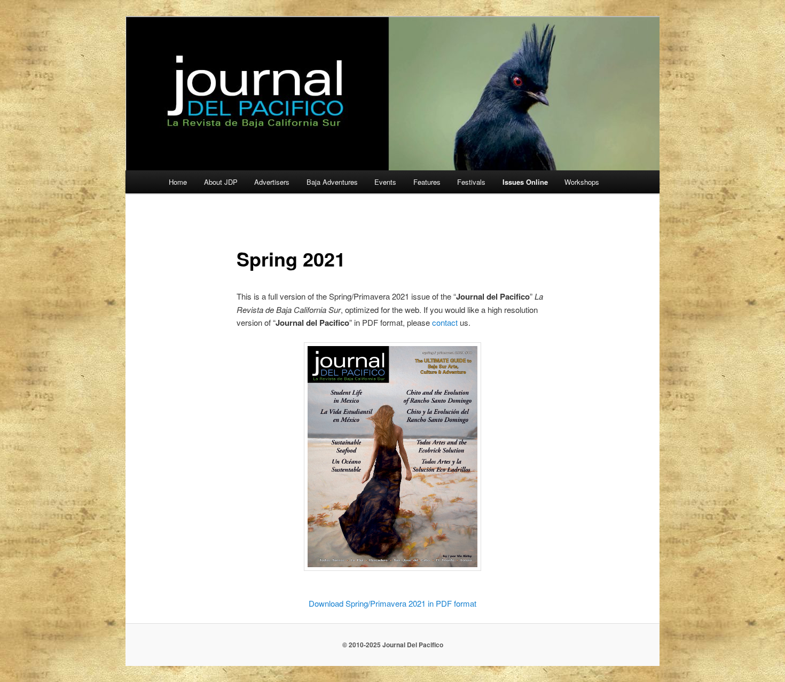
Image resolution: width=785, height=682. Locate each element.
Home (178, 182)
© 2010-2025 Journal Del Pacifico (392, 644)
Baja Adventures (332, 182)
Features (427, 182)
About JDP (221, 182)
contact (445, 322)
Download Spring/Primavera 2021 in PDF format (392, 603)
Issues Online (525, 182)
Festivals (471, 182)
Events (385, 182)
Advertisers (271, 182)
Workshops (581, 182)
